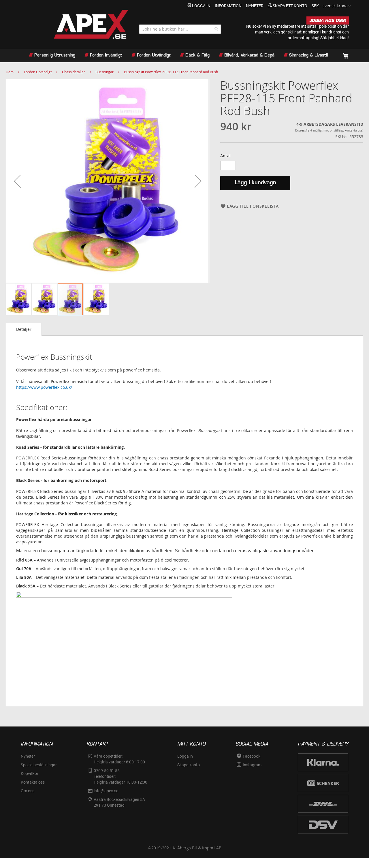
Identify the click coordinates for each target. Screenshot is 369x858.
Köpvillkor (29, 773)
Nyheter (28, 756)
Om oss (27, 790)
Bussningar (104, 72)
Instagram (252, 765)
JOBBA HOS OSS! (327, 20)
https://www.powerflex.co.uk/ (44, 387)
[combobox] (180, 29)
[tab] (24, 329)
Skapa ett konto (290, 5)
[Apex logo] (74, 24)
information (228, 5)
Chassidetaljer (73, 72)
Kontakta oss (33, 782)
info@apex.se (106, 790)
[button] (331, 6)
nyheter (254, 5)
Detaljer (23, 329)
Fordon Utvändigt (38, 72)
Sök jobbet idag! (334, 37)
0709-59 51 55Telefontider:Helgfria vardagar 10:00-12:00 (120, 776)
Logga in (201, 5)
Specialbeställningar (39, 765)
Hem (10, 72)
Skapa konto (188, 765)
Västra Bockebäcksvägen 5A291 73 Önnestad (119, 802)
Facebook (251, 756)
